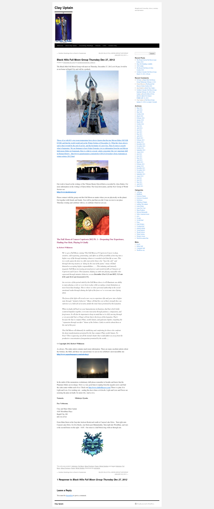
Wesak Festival (141, 232)
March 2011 (140, 186)
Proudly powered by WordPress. (145, 504)
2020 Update (140, 66)
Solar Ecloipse (140, 224)
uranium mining (141, 228)
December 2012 (141, 144)
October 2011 (140, 172)
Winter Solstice (103, 466)
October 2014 (140, 124)
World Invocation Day (142, 238)
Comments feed (141, 248)
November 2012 (141, 146)
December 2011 (141, 168)
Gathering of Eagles (142, 202)
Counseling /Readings (86, 45)
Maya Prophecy (89, 466)
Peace (97, 466)
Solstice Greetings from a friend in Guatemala (71, 53)
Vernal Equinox (141, 230)
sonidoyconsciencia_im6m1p (86, 62)
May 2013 (139, 134)
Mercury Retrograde (142, 212)
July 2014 (139, 126)
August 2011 (140, 176)
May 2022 (139, 108)
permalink (97, 468)
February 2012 (140, 164)
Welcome (60, 45)
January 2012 (140, 166)
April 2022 (139, 110)
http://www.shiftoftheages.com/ (100, 387)
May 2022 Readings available (144, 64)
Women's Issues (141, 236)
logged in (69, 495)
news (138, 216)
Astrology (74, 466)
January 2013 (140, 142)
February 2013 (140, 140)
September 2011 (141, 174)
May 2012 (139, 158)
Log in (138, 244)
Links (104, 45)
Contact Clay (112, 45)
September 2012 (141, 150)
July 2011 (139, 178)
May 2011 (139, 182)
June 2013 (139, 132)
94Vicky (139, 80)
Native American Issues (143, 214)
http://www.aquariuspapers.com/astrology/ (73, 354)
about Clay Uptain (71, 45)
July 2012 (139, 154)
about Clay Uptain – (150, 88)
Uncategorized (140, 226)
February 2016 (140, 118)
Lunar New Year (141, 208)
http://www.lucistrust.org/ (66, 192)
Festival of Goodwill (142, 198)
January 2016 (140, 120)
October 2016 (140, 114)
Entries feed (140, 246)
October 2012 (140, 148)
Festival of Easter (141, 196)
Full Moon (81, 466)
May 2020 (139, 112)
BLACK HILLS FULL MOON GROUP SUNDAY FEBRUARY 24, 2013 (145, 96)
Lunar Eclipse (140, 206)
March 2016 (140, 116)
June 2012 (139, 156)
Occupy (139, 218)
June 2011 (139, 180)
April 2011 (139, 184)
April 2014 (139, 128)
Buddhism (139, 194)
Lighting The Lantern (142, 204)
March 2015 (140, 122)
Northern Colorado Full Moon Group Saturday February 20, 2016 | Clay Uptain (146, 92)
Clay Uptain (64, 7)
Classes (98, 45)
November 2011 (141, 170)
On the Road (140, 220)
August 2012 (140, 152)
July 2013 (139, 130)
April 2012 (139, 160)
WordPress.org (141, 250)
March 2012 (140, 162)
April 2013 (139, 136)
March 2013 (140, 138)
